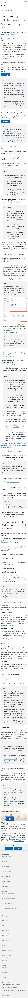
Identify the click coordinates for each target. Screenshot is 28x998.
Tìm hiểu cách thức (6, 830)
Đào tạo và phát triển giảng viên (8, 905)
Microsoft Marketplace (6, 952)
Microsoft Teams (5, 935)
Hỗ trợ (3, 5)
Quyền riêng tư (13, 990)
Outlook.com (4, 542)
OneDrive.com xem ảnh (10, 759)
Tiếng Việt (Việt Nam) (8, 982)
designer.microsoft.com (13, 482)
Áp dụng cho (5, 27)
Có (9, 848)
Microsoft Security (5, 920)
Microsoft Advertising (6, 930)
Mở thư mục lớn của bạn (10, 332)
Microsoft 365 (4, 861)
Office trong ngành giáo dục (7, 903)
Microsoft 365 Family (6, 866)
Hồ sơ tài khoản (5, 878)
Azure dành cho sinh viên (6, 910)
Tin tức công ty (4, 972)
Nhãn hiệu (4, 992)
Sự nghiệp (4, 967)
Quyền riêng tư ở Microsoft (7, 975)
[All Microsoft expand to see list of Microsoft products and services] (2, 2)
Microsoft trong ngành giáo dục (8, 893)
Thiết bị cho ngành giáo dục (7, 895)
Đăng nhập (6, 75)
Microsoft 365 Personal (6, 869)
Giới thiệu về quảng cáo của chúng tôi (14, 992)
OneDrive (18, 540)
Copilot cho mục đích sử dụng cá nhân (9, 859)
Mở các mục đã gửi (8, 356)
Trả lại (3, 883)
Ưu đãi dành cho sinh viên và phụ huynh (9, 908)
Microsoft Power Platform (6, 955)
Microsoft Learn (5, 945)
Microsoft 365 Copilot (6, 933)
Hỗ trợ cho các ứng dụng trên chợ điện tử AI (10, 947)
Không (18, 848)
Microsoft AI (4, 918)
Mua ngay (5, 121)
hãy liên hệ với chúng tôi (10, 597)
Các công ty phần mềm (6, 957)
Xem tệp (5, 167)
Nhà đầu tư (4, 977)
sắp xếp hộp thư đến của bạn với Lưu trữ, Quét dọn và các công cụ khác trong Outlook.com (14, 445)
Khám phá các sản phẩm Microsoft (8, 864)
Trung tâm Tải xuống (6, 881)
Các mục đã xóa (16, 436)
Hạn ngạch (16, 32)
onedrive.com (14, 512)
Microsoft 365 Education (6, 900)
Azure (3, 923)
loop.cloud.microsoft (12, 455)
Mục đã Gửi (16, 427)
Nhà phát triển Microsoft (6, 942)
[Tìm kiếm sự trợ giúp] (5, 2)
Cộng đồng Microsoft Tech (7, 950)
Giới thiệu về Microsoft (6, 970)
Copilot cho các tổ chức (6, 856)
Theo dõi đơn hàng (5, 886)
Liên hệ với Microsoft (6, 990)
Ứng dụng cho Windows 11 (7, 871)
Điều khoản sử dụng (21, 990)
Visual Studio (4, 960)
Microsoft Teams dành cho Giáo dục (8, 898)
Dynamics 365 (4, 925)
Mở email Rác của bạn (9, 364)
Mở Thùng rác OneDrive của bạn (12, 203)
